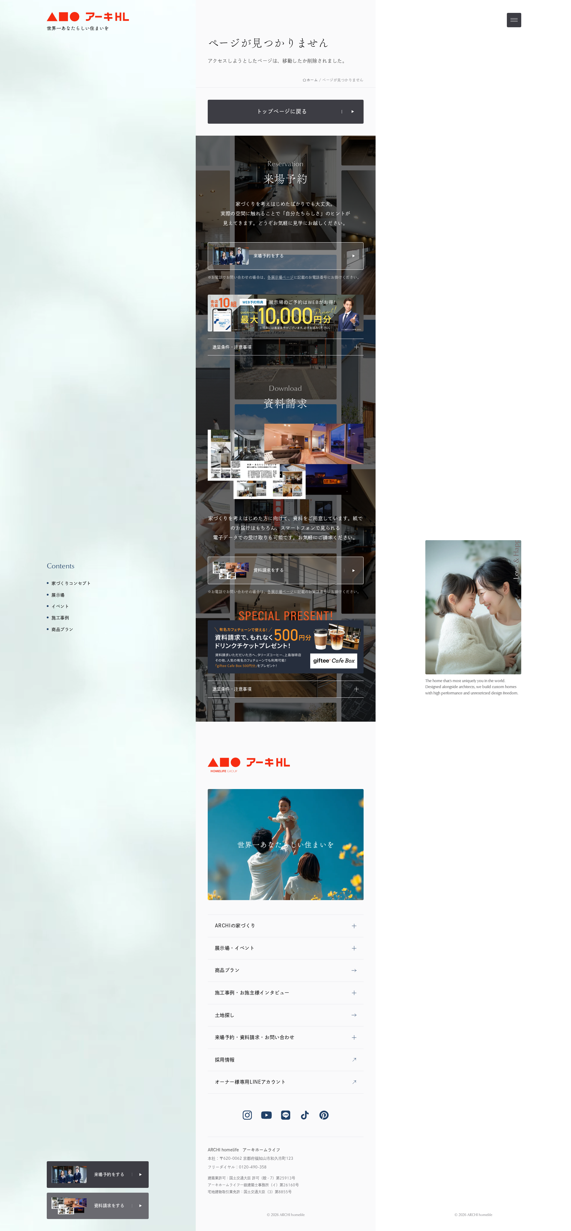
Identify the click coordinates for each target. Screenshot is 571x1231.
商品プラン (62, 629)
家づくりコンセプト (71, 583)
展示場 (58, 595)
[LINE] (285, 1115)
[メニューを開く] (514, 20)
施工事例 (60, 618)
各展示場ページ (280, 277)
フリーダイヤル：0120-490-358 (237, 1167)
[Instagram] (247, 1115)
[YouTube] (266, 1115)
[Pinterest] (324, 1115)
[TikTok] (305, 1115)
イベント (60, 606)
